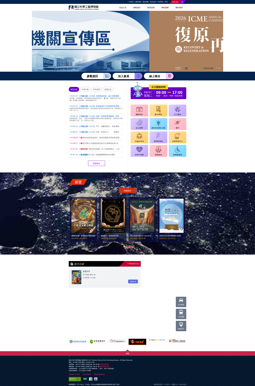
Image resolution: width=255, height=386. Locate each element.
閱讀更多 (96, 163)
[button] (124, 246)
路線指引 (181, 329)
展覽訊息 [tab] (108, 89)
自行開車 (181, 304)
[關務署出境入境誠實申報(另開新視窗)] (98, 341)
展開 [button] (127, 353)
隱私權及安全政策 (74, 374)
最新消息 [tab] (73, 89)
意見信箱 (153, 2)
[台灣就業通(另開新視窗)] (137, 342)
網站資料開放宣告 (99, 374)
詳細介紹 (133, 281)
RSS (166, 2)
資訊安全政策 (87, 374)
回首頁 (131, 2)
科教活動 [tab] (85, 89)
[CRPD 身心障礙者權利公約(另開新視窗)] (157, 340)
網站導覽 (138, 2)
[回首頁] (83, 7)
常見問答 (160, 2)
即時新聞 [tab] (96, 89)
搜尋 (182, 2)
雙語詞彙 (145, 2)
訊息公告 (122, 7)
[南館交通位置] (104, 366)
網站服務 (165, 7)
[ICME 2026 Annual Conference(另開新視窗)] (127, 45)
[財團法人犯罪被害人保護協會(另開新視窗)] (177, 341)
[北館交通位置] (104, 364)
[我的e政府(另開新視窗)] (85, 379)
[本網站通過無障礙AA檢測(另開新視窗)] (75, 379)
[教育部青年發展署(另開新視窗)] (78, 342)
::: (128, 2)
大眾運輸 (181, 317)
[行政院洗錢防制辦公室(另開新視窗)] (117, 341)
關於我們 (179, 7)
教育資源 (151, 7)
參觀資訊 (136, 7)
